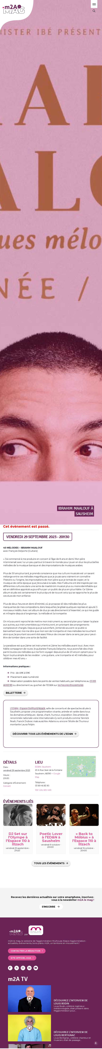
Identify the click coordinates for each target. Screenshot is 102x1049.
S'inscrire (49, 906)
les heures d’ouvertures (70, 685)
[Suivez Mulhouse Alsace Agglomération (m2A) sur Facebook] (10, 968)
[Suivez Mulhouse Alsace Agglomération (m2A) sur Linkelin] (29, 968)
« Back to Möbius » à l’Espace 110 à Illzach (84, 839)
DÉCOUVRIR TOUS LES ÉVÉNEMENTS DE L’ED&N (43, 733)
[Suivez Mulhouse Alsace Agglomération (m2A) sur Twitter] (16, 968)
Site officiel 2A (21, 958)
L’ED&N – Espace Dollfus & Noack (27, 708)
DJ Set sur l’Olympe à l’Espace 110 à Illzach (18, 839)
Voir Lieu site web (43, 790)
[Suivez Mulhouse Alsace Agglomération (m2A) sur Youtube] (35, 968)
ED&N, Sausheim (43, 767)
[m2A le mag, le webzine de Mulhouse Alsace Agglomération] (36, 934)
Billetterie (14, 692)
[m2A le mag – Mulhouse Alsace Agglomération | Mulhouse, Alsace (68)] (21, 9)
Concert (7, 786)
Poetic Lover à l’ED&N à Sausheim (51, 837)
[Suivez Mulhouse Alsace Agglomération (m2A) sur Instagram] (23, 968)
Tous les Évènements (49, 863)
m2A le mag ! (85, 899)
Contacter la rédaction (25, 951)
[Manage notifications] (96, 1043)
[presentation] (17, 815)
